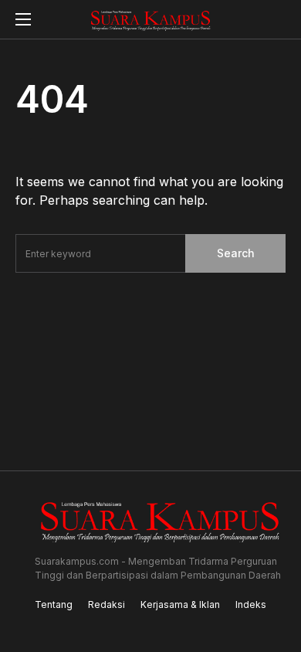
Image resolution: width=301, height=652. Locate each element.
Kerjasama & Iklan (180, 604)
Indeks (250, 604)
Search (236, 253)
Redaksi (106, 604)
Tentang (54, 604)
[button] (23, 19)
